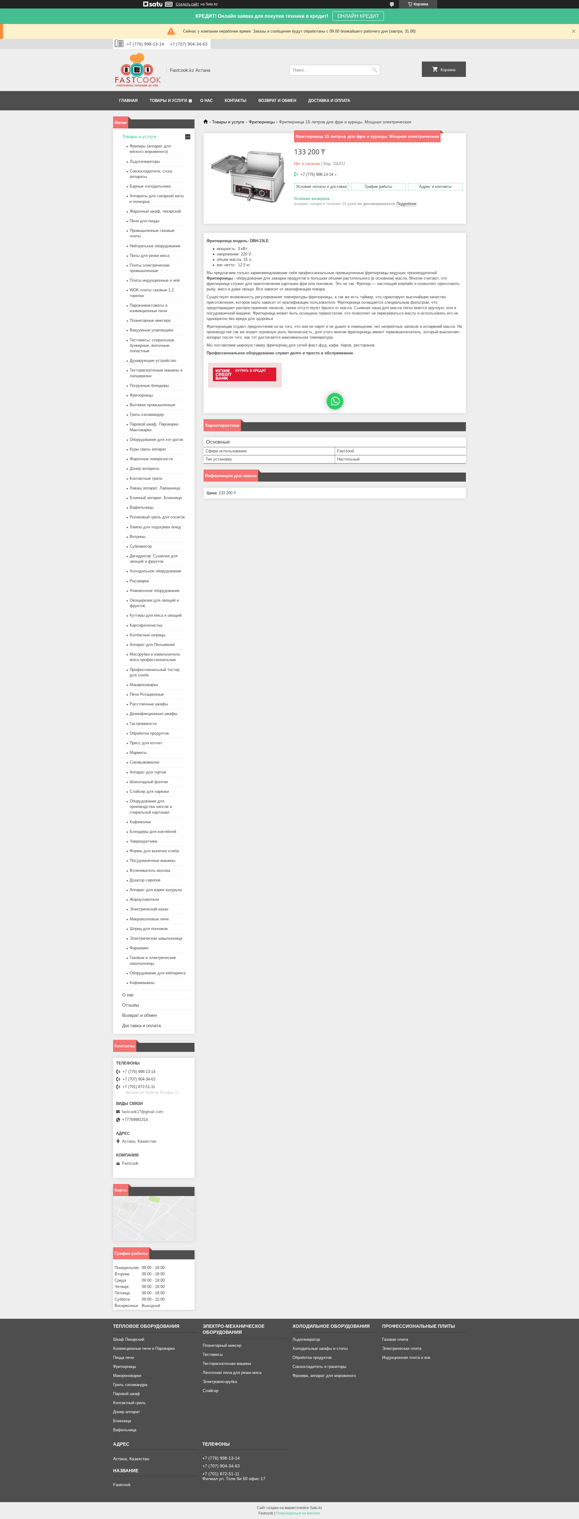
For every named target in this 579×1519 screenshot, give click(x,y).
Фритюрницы (262, 121)
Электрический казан (149, 909)
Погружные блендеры (149, 385)
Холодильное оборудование (155, 571)
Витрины (137, 536)
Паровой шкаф (126, 1393)
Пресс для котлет (146, 743)
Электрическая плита (401, 1348)
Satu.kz (316, 1508)
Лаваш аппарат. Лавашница (155, 488)
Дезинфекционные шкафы (153, 713)
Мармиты (138, 752)
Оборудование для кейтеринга (157, 973)
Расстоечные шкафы (149, 704)
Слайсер (210, 1390)
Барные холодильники (150, 186)
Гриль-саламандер (147, 414)
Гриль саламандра (130, 1384)
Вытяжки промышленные (152, 405)
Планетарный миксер (222, 1345)
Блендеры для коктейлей (153, 831)
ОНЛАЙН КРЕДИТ (358, 16)
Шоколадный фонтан (149, 782)
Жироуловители (144, 899)
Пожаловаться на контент (298, 1513)
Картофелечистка (146, 625)
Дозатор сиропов (145, 880)
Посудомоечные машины (152, 860)
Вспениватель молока (150, 870)
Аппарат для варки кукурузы (156, 890)
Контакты (235, 100)
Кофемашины (142, 982)
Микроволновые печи (149, 919)
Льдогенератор (306, 1339)
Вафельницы (141, 507)
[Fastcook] (137, 70)
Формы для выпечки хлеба (154, 851)
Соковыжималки (144, 762)
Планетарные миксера (150, 320)
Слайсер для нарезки (149, 791)
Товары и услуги (168, 100)
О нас (206, 100)
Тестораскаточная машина (227, 1363)
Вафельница (124, 1430)
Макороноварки (127, 1375)
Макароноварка (144, 684)
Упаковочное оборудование (154, 590)
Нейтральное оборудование (155, 246)
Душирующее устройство (153, 360)
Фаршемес (139, 948)
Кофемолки (140, 822)
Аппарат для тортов (148, 772)
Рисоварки (139, 581)
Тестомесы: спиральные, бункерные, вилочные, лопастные (152, 345)
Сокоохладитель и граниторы (319, 1366)
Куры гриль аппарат (148, 449)
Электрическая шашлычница (156, 938)
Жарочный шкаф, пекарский (155, 211)
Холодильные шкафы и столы (320, 1348)
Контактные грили (146, 478)
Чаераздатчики (143, 841)
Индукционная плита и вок (406, 1357)
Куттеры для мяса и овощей (156, 615)
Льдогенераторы (145, 161)
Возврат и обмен (277, 100)
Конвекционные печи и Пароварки (144, 1348)
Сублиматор (141, 546)
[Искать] (374, 70)
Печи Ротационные (147, 694)
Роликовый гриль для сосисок (157, 517)
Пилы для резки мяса (149, 255)
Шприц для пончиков (149, 928)
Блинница (122, 1421)
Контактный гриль (129, 1402)
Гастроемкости (143, 723)
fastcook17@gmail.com (142, 1111)
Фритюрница (124, 1366)
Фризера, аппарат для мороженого (324, 1375)
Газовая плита (395, 1339)
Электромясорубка (220, 1381)
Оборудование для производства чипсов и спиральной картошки (151, 806)
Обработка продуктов (149, 733)
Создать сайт (187, 4)
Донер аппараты (144, 468)
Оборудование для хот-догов (156, 439)
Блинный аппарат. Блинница (156, 497)
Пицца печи (123, 1357)
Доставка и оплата (329, 100)
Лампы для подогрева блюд (155, 527)
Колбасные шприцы (147, 635)
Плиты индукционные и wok (155, 280)
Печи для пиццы (144, 221)
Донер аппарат (126, 1412)
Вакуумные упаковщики (151, 330)
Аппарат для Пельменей (152, 644)
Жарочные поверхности (151, 459)
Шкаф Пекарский (128, 1339)
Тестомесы (213, 1354)
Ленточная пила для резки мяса (232, 1372)
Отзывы (130, 1005)
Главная (128, 100)
